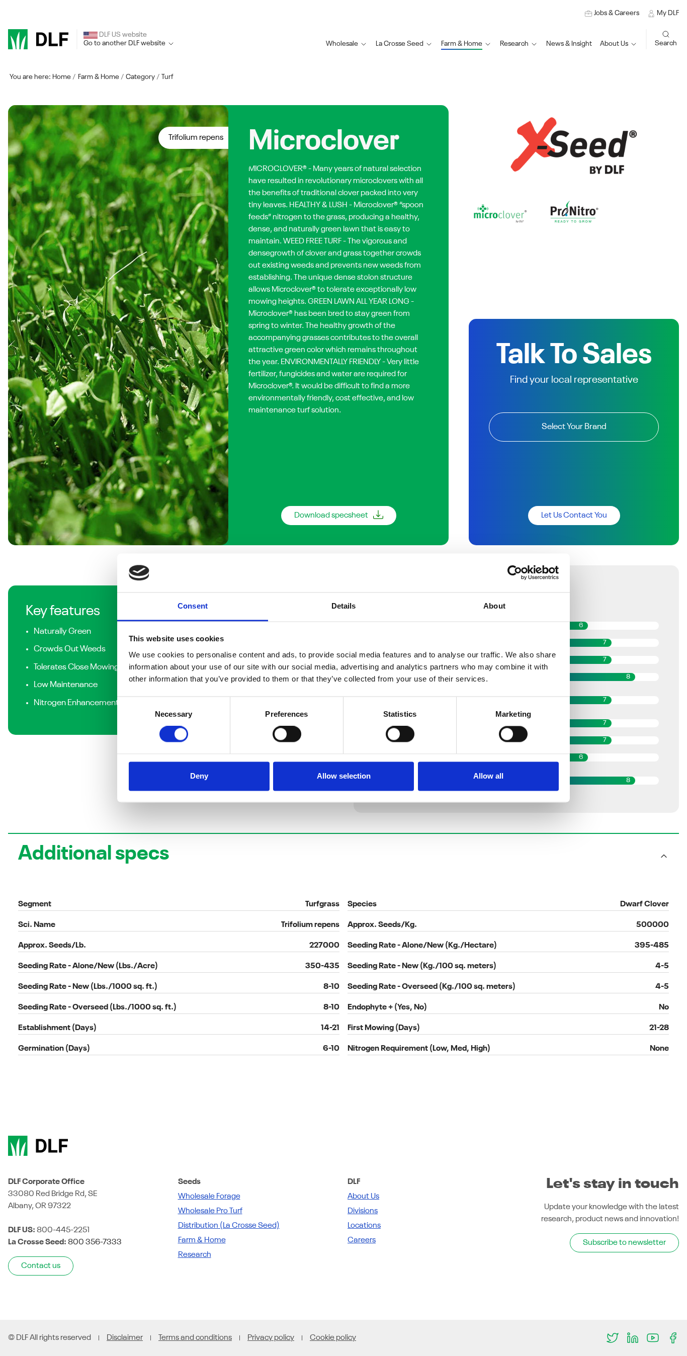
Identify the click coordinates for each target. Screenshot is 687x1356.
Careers (362, 1240)
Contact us (40, 1266)
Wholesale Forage (209, 1197)
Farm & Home (98, 76)
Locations (364, 1226)
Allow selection (344, 776)
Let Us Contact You (574, 516)
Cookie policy (333, 1338)
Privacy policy (270, 1338)
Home (61, 76)
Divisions (363, 1211)
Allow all (488, 776)
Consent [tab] (193, 606)
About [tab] (494, 606)
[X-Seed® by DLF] (574, 145)
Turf (167, 76)
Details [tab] (343, 606)
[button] (404, 44)
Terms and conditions (195, 1338)
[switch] (287, 734)
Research (194, 1255)
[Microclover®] (500, 213)
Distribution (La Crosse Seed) (229, 1226)
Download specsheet (331, 516)
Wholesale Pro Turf (210, 1211)
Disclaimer (125, 1338)
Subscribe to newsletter (624, 1243)
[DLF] (38, 39)
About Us (363, 1197)
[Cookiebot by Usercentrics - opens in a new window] (515, 572)
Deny (199, 776)
